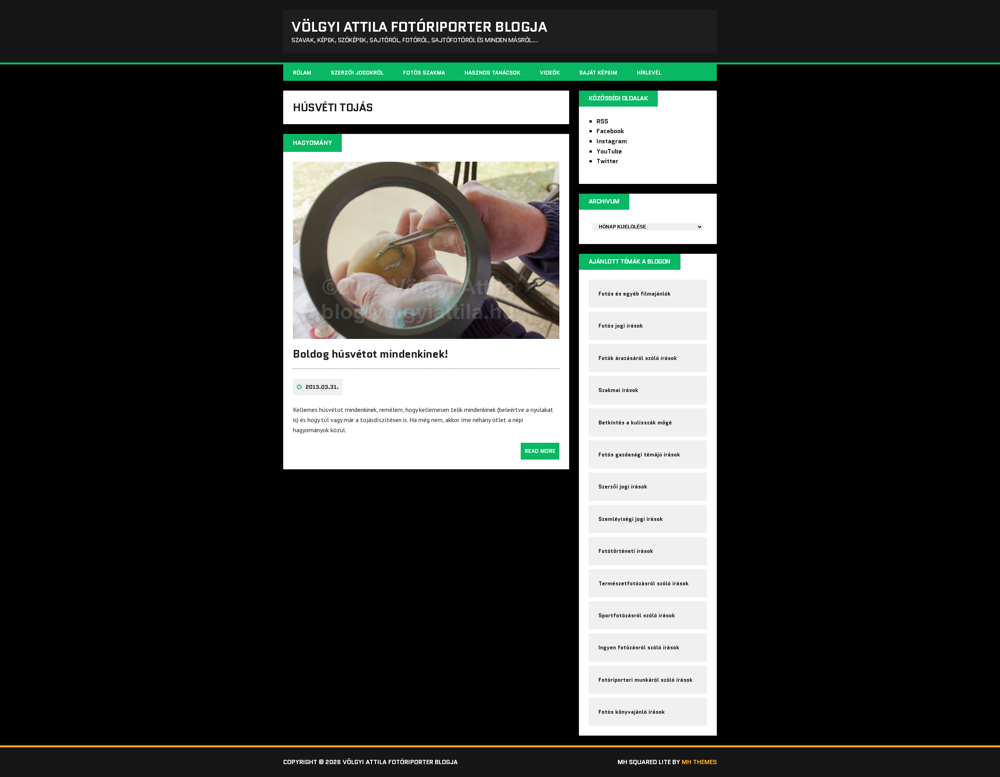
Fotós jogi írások (620, 326)
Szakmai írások (618, 390)
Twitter (607, 161)
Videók (550, 73)
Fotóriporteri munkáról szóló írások (645, 680)
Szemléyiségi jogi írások (630, 519)
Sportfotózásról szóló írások (636, 615)
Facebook (610, 131)
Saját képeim (598, 73)
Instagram (611, 141)
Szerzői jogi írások (622, 486)
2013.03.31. (322, 387)
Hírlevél (649, 73)
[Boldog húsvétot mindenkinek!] (426, 333)
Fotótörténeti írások (625, 551)
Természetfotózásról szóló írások (643, 583)
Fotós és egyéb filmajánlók (634, 294)
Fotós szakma (424, 73)
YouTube (609, 151)
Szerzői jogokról (357, 73)
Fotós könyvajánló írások (631, 712)
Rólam (302, 73)
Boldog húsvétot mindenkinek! (370, 354)
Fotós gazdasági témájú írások (639, 454)
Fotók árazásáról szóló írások (637, 358)
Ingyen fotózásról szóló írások (638, 647)
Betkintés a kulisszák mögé (635, 422)
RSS (602, 121)
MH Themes (699, 761)
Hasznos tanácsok (492, 73)
